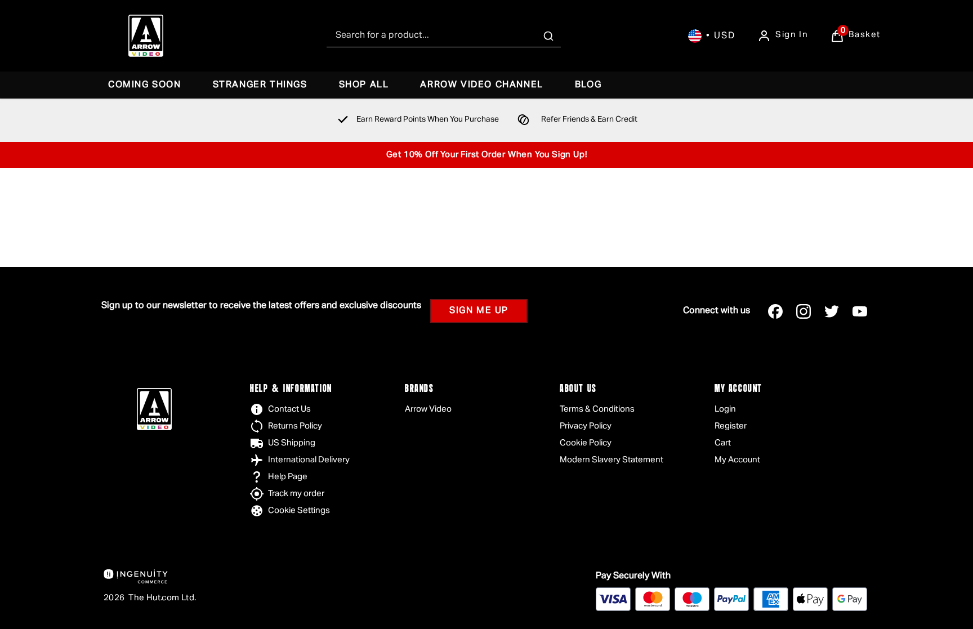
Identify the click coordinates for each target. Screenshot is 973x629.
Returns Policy (295, 426)
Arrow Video (428, 409)
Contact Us (289, 409)
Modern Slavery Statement (611, 460)
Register (731, 426)
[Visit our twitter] (831, 311)
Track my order (296, 493)
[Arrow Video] (145, 36)
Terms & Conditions (597, 409)
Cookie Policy (586, 443)
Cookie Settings (299, 510)
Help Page (287, 476)
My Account (737, 460)
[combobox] (444, 35)
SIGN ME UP (478, 310)
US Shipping (291, 443)
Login (725, 409)
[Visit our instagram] (803, 311)
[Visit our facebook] (775, 311)
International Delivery (309, 460)
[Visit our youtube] (860, 311)
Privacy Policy (586, 426)
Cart (723, 443)
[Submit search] (548, 36)
